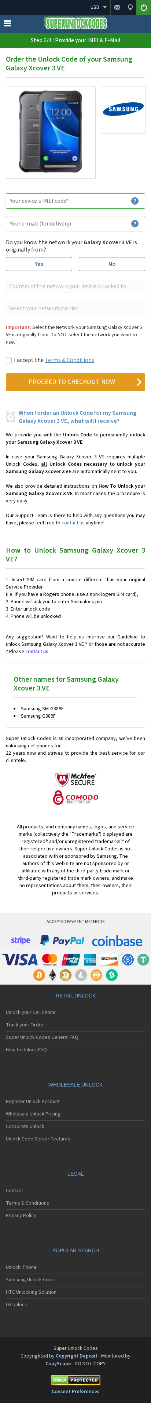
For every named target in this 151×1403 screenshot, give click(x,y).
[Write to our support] (117, 7)
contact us (73, 523)
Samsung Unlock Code (30, 1279)
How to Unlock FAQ (26, 1050)
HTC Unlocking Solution (31, 1292)
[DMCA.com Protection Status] (75, 1381)
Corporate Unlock (25, 1126)
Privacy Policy (21, 1215)
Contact (14, 1190)
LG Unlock (16, 1304)
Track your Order (25, 1025)
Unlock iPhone (21, 1267)
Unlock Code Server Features (38, 1139)
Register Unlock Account (33, 1101)
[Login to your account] (143, 7)
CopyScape (58, 1363)
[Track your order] (130, 7)
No (112, 264)
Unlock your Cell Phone (31, 1012)
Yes (39, 264)
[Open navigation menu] (7, 25)
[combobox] (74, 286)
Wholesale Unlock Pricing (33, 1114)
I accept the (54, 360)
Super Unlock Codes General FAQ (42, 1037)
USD (95, 7)
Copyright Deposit (76, 1356)
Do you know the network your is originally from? (71, 246)
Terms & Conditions (69, 360)
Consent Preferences (75, 1391)
